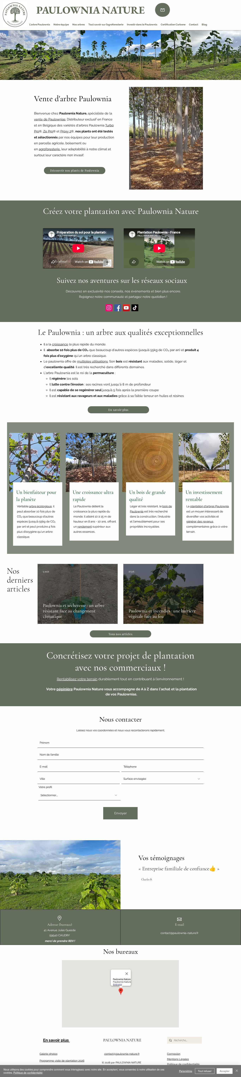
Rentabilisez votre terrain (77, 679)
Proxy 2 (65, 131)
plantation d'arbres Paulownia (209, 506)
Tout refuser (205, 1071)
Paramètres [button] (185, 1071)
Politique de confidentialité (183, 1064)
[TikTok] (134, 307)
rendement (84, 526)
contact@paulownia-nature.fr (179, 933)
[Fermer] (237, 1071)
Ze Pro (48, 131)
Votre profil (45, 787)
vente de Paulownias (49, 119)
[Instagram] (109, 307)
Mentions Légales (178, 1059)
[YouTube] (126, 307)
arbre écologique (40, 506)
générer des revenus (199, 521)
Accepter (225, 1071)
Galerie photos (48, 1053)
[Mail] (162, 10)
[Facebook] (117, 307)
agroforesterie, (50, 149)
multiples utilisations (92, 361)
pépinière (64, 689)
